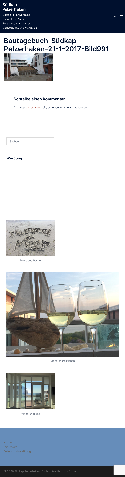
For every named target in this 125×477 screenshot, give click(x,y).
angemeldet (33, 107)
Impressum (10, 447)
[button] (114, 16)
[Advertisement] (62, 187)
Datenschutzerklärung (17, 451)
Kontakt (8, 442)
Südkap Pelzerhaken (14, 7)
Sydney (73, 471)
